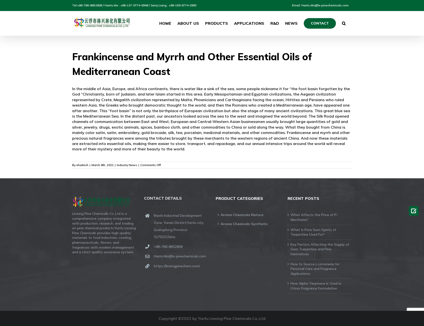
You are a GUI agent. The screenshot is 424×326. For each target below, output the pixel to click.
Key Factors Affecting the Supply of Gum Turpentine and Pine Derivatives (320, 249)
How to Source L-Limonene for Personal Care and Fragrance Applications (315, 269)
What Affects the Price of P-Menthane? (314, 217)
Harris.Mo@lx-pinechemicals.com (180, 256)
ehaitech (82, 165)
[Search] (344, 23)
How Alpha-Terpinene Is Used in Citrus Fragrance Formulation (316, 285)
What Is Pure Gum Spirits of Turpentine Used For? (313, 232)
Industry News (127, 165)
